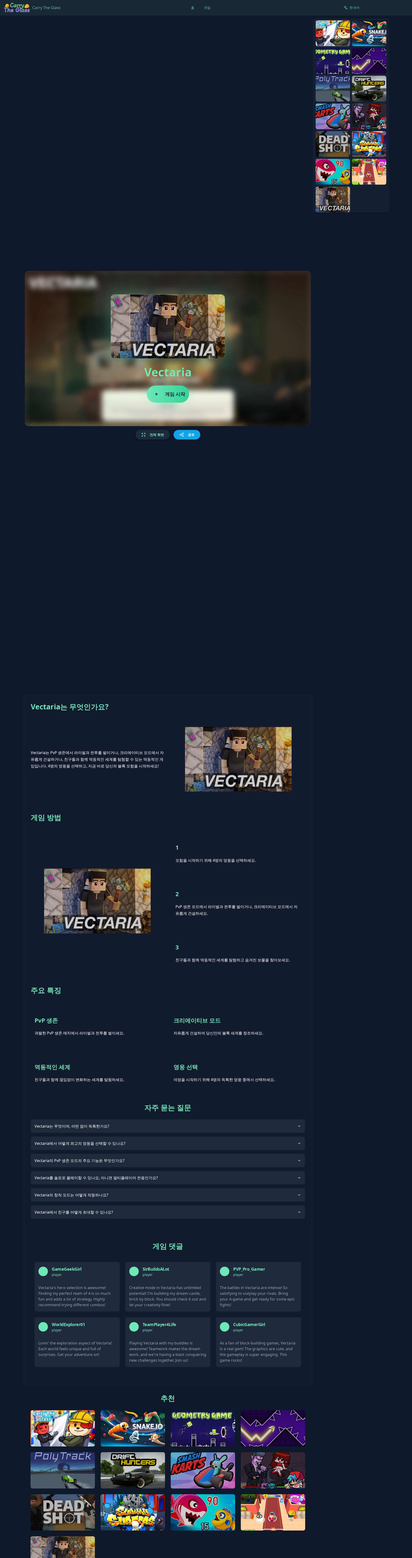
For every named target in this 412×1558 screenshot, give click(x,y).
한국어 (355, 7)
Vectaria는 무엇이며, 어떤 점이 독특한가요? (72, 1126)
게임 (207, 7)
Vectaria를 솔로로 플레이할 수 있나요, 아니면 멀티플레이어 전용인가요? (96, 1177)
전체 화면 (157, 434)
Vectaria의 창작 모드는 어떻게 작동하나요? (71, 1195)
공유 (191, 434)
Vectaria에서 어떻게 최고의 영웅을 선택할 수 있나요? (80, 1143)
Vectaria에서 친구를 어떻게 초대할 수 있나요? (74, 1212)
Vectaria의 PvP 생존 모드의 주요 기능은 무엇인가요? (79, 1160)
